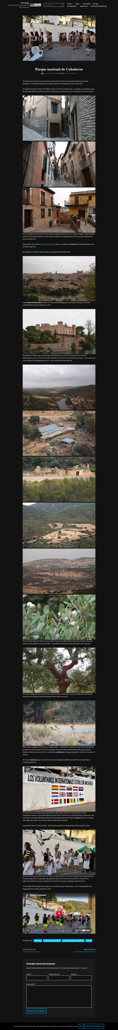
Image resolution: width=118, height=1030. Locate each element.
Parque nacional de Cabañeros (73, 940)
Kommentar (31, 984)
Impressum (84, 6)
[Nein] (116, 1026)
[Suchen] (62, 5)
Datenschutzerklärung (98, 6)
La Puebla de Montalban (52, 940)
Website (74, 974)
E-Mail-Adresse (54, 974)
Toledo (88, 940)
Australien (86, 4)
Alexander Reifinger (49, 73)
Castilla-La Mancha (71, 73)
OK (81, 1026)
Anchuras (38, 940)
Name (29, 974)
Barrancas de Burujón (47, 244)
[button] (72, 3)
